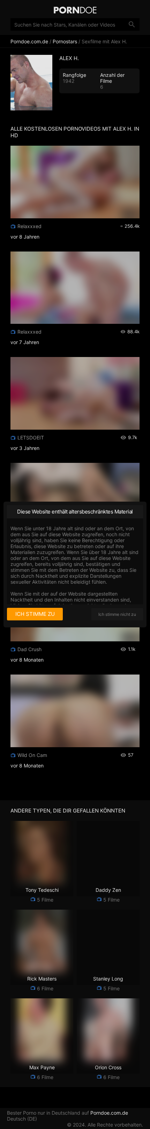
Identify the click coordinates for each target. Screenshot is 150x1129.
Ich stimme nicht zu (117, 614)
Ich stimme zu (35, 614)
